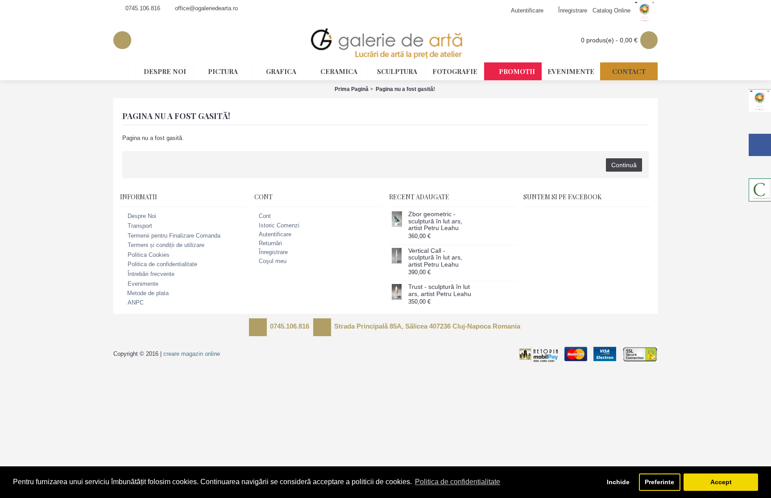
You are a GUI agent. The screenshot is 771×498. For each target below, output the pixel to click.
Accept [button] (721, 482)
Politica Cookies (149, 254)
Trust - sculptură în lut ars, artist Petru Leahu (439, 290)
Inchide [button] (618, 482)
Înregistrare (273, 252)
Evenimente (143, 283)
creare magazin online (191, 353)
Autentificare (275, 234)
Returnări (270, 243)
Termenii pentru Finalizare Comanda (174, 235)
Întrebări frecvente (151, 274)
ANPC (136, 302)
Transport (140, 225)
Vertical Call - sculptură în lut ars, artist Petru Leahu (435, 257)
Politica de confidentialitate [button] (457, 482)
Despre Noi (142, 216)
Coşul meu (272, 261)
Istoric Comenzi (279, 225)
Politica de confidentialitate (162, 264)
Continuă (624, 165)
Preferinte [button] (659, 482)
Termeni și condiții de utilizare (166, 245)
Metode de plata (148, 293)
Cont (265, 216)
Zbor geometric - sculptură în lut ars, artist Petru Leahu (435, 221)
